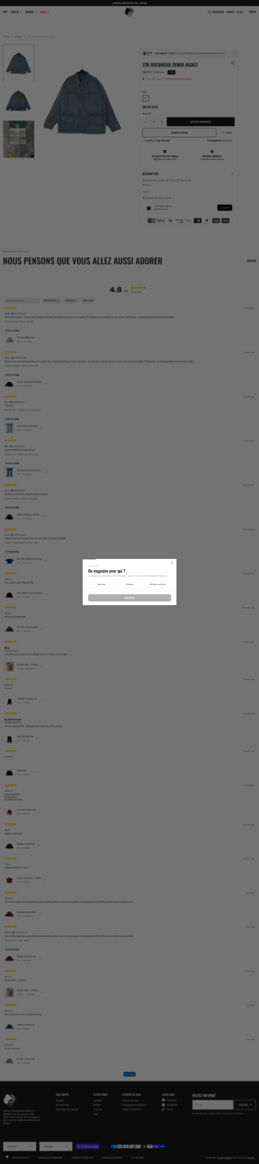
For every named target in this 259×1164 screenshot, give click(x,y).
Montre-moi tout (158, 584)
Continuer (129, 597)
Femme (129, 584)
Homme (101, 584)
